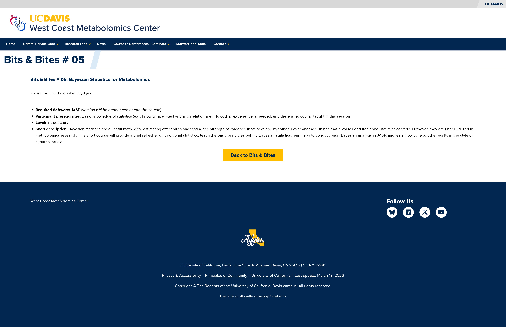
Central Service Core (39, 43)
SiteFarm (278, 296)
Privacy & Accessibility (181, 275)
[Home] (85, 22)
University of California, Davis (206, 265)
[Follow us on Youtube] (441, 212)
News (101, 43)
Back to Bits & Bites (253, 155)
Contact (219, 43)
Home (10, 43)
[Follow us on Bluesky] (392, 212)
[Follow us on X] (424, 212)
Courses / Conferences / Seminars (139, 43)
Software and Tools (191, 43)
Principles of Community (226, 275)
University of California (271, 275)
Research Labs (76, 43)
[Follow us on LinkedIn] (408, 212)
